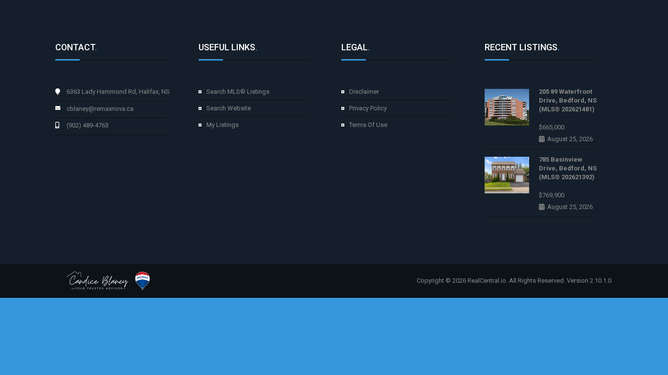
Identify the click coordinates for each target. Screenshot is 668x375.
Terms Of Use (368, 124)
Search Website (228, 108)
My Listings (222, 124)
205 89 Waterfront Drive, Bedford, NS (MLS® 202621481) (568, 100)
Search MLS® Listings (237, 91)
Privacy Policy (368, 108)
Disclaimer (364, 91)
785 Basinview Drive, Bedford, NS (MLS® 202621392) (568, 168)
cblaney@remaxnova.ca (100, 108)
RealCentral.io (487, 280)
